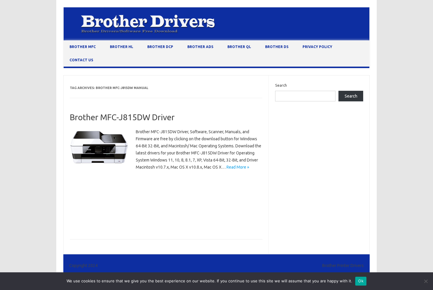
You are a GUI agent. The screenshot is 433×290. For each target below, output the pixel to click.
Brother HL (121, 47)
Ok (360, 281)
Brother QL (239, 47)
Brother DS (276, 47)
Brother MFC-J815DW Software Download (108, 214)
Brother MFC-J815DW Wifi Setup (178, 214)
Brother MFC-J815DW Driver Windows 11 (107, 197)
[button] (99, 147)
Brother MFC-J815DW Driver (122, 117)
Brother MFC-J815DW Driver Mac (100, 189)
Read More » (238, 167)
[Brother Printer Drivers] (216, 39)
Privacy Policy (317, 47)
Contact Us (81, 60)
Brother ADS (200, 47)
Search (281, 85)
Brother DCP (160, 47)
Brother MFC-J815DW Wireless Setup (104, 223)
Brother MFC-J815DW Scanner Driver (159, 206)
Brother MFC (83, 47)
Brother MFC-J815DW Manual (97, 206)
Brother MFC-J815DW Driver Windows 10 (169, 189)
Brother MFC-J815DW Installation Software (185, 197)
